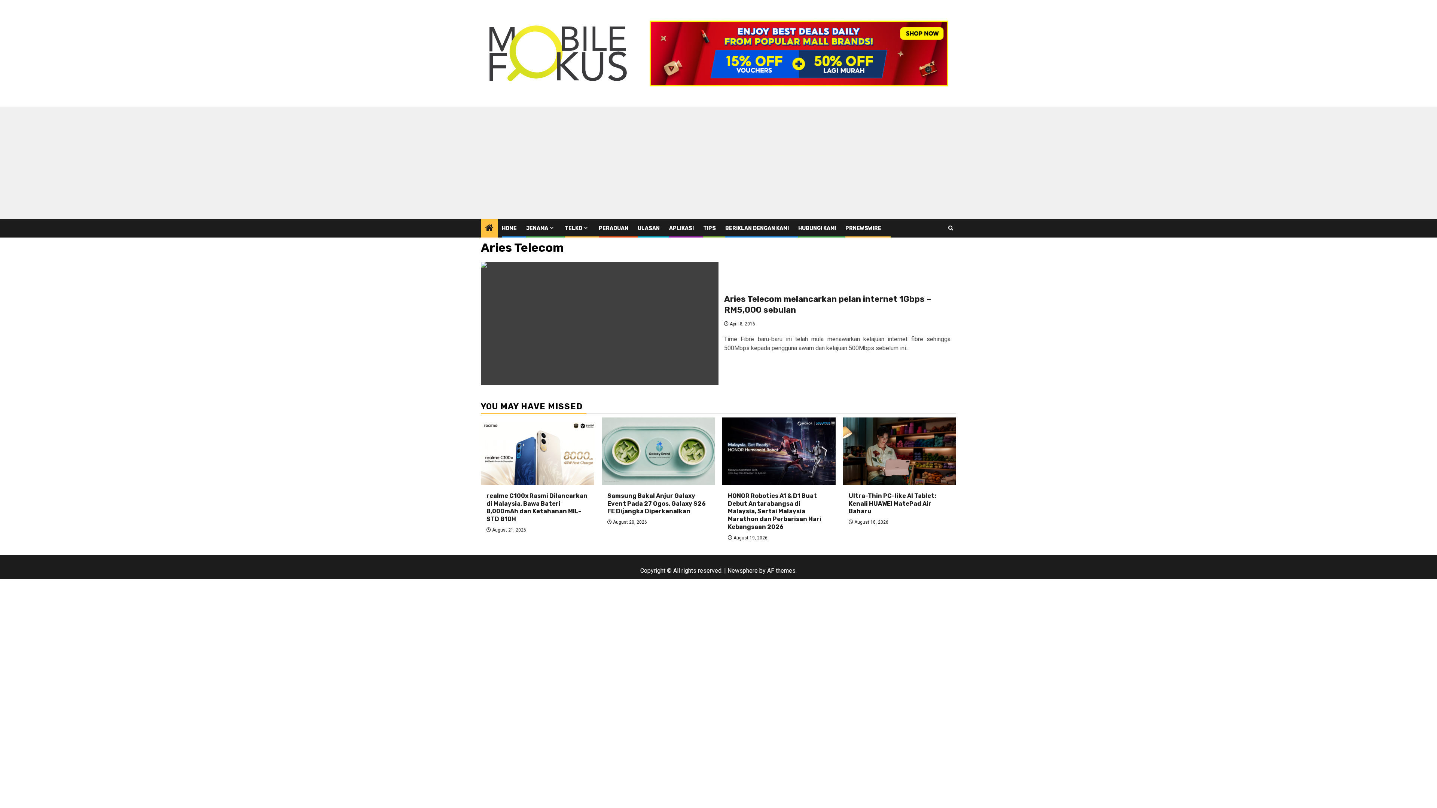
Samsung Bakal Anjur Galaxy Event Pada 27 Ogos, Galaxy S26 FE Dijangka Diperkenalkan (656, 503)
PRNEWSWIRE (863, 228)
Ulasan (649, 228)
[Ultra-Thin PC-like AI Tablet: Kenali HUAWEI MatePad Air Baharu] (900, 451)
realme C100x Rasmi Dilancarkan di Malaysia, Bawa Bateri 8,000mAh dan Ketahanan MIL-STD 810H (537, 507)
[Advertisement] (718, 162)
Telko (573, 228)
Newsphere (742, 570)
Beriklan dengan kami (757, 228)
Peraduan (613, 228)
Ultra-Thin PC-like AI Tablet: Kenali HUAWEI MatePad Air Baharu (892, 503)
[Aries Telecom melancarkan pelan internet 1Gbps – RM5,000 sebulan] (599, 323)
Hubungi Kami (817, 228)
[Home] (489, 228)
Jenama (537, 228)
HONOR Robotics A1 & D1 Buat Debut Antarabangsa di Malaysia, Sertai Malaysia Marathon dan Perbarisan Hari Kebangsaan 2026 (774, 511)
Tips (709, 228)
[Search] (950, 228)
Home (509, 228)
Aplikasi (681, 228)
